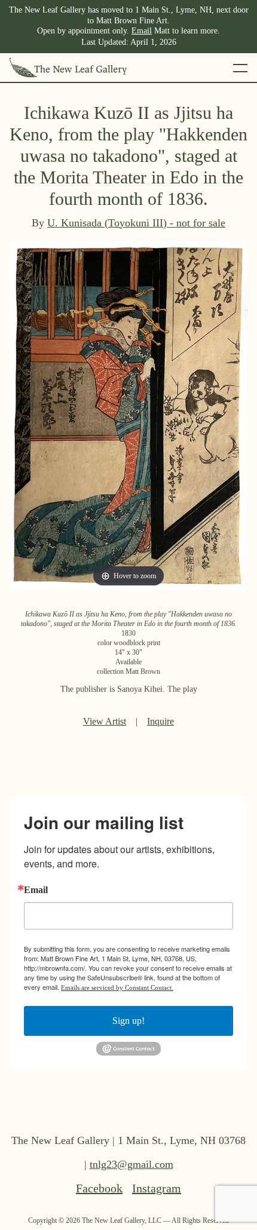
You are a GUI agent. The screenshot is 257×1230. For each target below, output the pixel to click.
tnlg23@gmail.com (131, 1164)
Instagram (156, 1188)
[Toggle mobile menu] (240, 67)
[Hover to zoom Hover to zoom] (128, 414)
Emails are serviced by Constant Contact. (117, 987)
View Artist (104, 721)
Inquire (160, 721)
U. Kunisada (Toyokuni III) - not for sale (136, 223)
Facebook (99, 1188)
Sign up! (128, 1021)
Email (141, 30)
